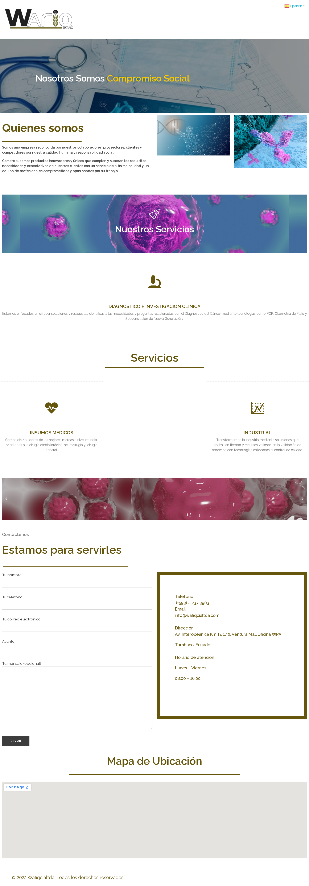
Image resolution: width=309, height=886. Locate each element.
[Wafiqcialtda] (63, 18)
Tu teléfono (12, 597)
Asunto (8, 641)
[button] (6, 499)
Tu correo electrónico (21, 619)
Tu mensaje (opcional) (21, 663)
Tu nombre (12, 575)
